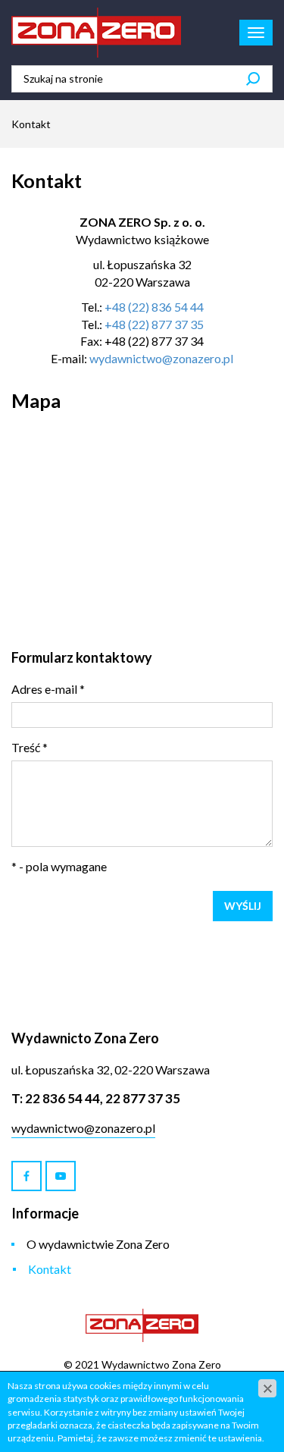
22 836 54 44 (62, 1098)
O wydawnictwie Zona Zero (98, 1244)
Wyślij (242, 905)
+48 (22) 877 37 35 (154, 324)
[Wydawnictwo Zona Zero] (96, 33)
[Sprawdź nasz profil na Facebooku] (26, 1176)
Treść (29, 747)
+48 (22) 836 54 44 (154, 306)
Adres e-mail (48, 689)
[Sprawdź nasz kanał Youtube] (60, 1176)
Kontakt (49, 1269)
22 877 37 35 (142, 1098)
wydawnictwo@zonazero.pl (161, 358)
